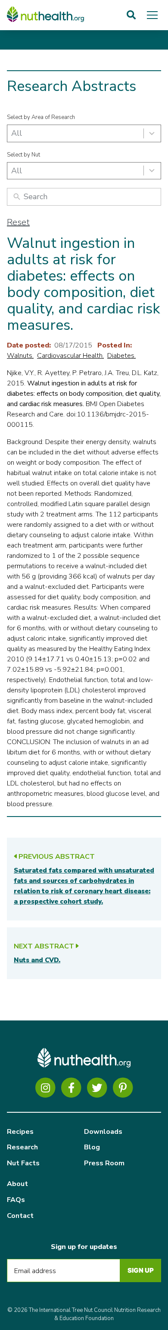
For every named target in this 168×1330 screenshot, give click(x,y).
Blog (92, 1147)
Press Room (104, 1163)
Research (22, 1147)
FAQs (16, 1200)
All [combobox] (16, 133)
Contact (20, 1215)
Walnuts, (20, 355)
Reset (18, 222)
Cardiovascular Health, (70, 355)
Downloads (103, 1131)
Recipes (20, 1131)
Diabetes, (121, 355)
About (17, 1184)
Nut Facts (23, 1163)
